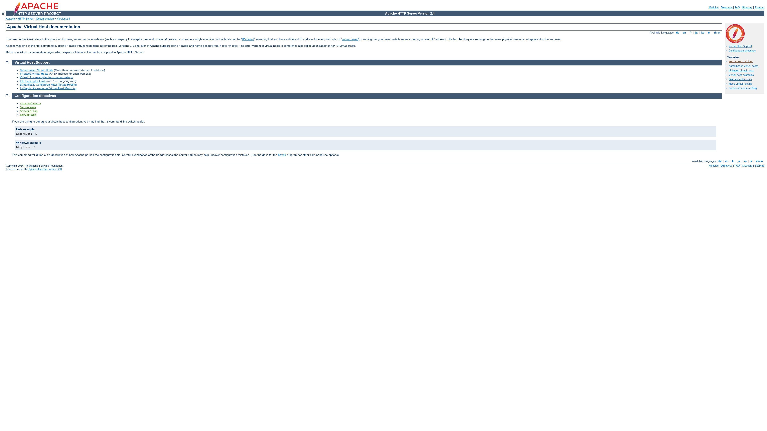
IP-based (248, 39)
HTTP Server (25, 18)
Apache (10, 18)
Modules (714, 7)
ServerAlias (29, 111)
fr (690, 32)
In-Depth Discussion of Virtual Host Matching (48, 88)
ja (696, 32)
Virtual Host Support (740, 46)
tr (709, 32)
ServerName (28, 107)
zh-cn (717, 32)
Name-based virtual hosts (743, 65)
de (677, 32)
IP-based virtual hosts (741, 70)
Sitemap (759, 7)
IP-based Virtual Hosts (34, 73)
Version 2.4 (63, 18)
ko (702, 32)
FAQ (737, 7)
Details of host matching (743, 88)
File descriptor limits (740, 79)
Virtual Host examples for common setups (46, 77)
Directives (726, 7)
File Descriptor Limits (33, 81)
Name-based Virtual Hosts (36, 70)
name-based (350, 39)
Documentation (45, 18)
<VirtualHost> (30, 103)
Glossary (747, 7)
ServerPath (28, 115)
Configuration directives (742, 50)
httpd (282, 155)
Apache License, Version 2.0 (45, 169)
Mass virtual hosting (740, 83)
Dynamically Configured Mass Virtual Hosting (48, 84)
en (684, 32)
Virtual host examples (741, 74)
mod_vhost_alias (741, 61)
